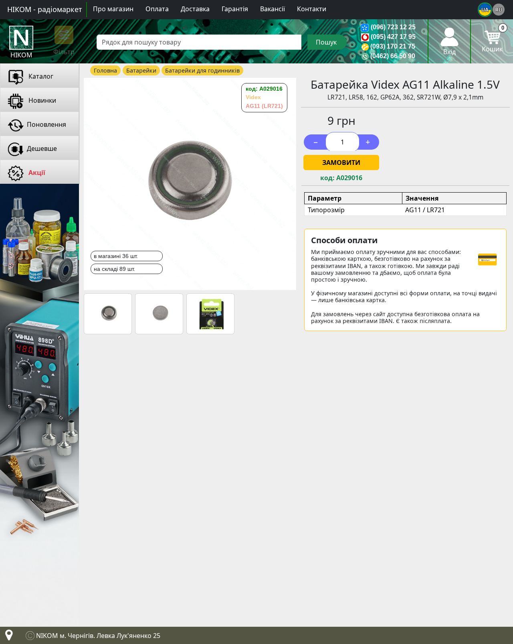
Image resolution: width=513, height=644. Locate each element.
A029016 (349, 178)
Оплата (157, 8)
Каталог (40, 76)
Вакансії (272, 8)
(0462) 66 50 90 (392, 56)
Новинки (41, 100)
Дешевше (42, 148)
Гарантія (235, 8)
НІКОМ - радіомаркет (44, 9)
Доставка (195, 8)
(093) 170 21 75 (392, 46)
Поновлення (46, 124)
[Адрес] (7, 637)
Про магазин (113, 8)
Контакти (311, 8)
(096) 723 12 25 (393, 27)
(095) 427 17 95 (393, 36)
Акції (36, 172)
